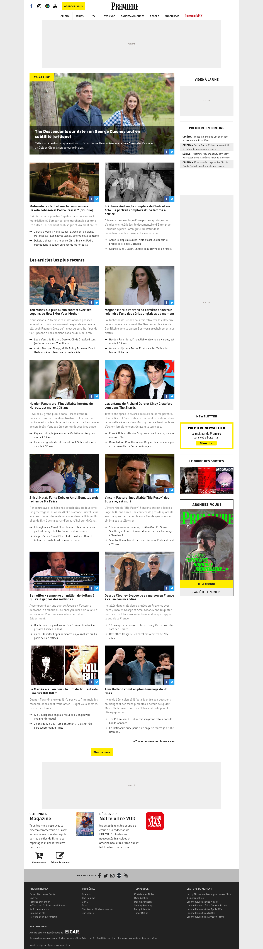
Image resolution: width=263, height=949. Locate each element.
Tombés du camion (40, 901)
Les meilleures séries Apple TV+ (204, 909)
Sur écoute (88, 912)
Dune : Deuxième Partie (42, 894)
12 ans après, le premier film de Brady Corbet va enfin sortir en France (205, 164)
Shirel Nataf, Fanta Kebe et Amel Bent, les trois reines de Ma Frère (64, 499)
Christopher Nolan (144, 894)
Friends (86, 894)
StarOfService (103, 938)
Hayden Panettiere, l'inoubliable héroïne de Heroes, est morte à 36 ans (61, 405)
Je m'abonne (207, 584)
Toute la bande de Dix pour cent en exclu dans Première (205, 138)
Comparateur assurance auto (43, 938)
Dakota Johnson (143, 901)
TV (93, 16)
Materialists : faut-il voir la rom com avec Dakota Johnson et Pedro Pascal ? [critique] (61, 208)
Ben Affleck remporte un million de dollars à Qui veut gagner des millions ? (62, 597)
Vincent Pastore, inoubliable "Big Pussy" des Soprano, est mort (137, 499)
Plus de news (102, 752)
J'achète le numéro (206, 592)
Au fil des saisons (39, 909)
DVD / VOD (109, 16)
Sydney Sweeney (143, 905)
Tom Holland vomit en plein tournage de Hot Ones (137, 691)
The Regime (88, 897)
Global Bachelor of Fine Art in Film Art (77, 938)
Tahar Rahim (141, 912)
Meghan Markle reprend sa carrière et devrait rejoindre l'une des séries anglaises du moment (139, 312)
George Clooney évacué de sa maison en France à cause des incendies (139, 597)
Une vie (34, 897)
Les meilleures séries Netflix (202, 901)
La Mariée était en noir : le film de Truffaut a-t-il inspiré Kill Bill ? (64, 691)
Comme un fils (37, 912)
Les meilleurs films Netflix (201, 912)
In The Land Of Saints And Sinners (48, 905)
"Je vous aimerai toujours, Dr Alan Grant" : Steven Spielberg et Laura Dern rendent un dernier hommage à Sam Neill (141, 531)
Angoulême (172, 16)
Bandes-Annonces (132, 16)
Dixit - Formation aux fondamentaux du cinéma (134, 938)
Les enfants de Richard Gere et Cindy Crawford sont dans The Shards (138, 405)
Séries (80, 16)
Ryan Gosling (141, 897)
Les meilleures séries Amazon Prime (207, 905)
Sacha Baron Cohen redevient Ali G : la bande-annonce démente (206, 147)
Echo (84, 905)
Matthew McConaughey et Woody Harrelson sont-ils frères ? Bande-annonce (206, 155)
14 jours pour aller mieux (43, 916)
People (154, 16)
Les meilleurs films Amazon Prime (205, 916)
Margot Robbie (142, 909)
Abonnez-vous (73, 6)
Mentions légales (38, 945)
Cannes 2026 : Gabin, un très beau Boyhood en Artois (140, 248)
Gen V (85, 901)
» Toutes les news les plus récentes (153, 741)
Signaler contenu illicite (59, 945)
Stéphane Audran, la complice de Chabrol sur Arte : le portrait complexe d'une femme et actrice (138, 210)
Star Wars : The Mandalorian (97, 909)
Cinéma (65, 16)
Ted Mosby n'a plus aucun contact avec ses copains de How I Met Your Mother (60, 312)
